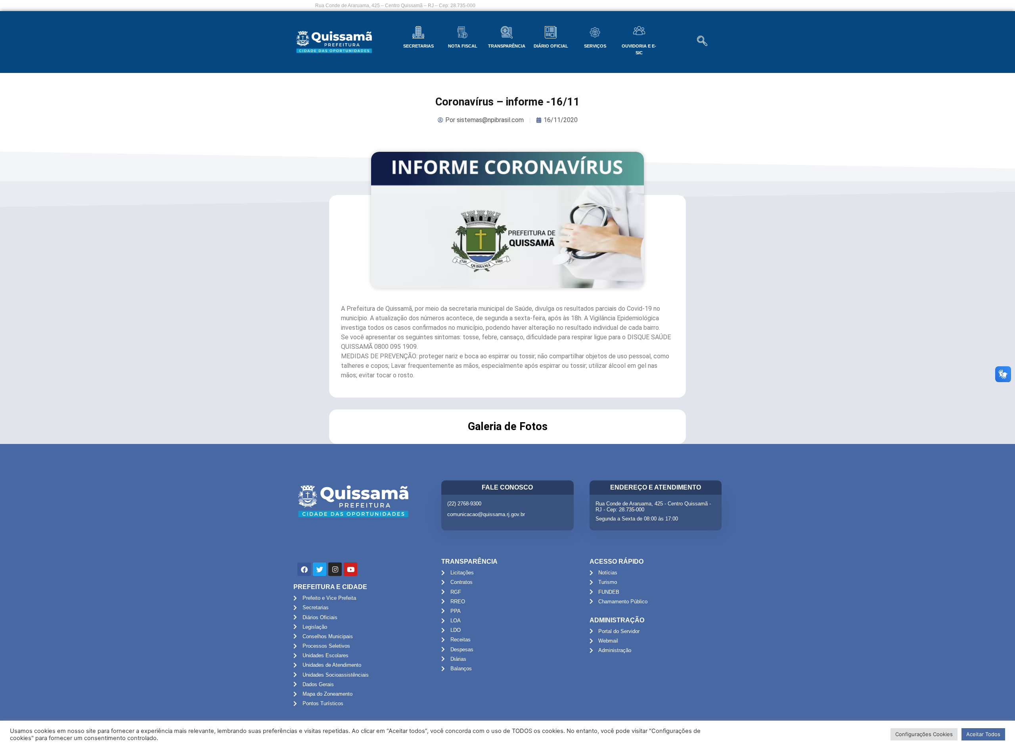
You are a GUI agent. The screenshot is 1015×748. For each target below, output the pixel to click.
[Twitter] (319, 569)
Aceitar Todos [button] (983, 734)
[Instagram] (335, 569)
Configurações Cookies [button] (924, 734)
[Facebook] (304, 569)
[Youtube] (350, 569)
